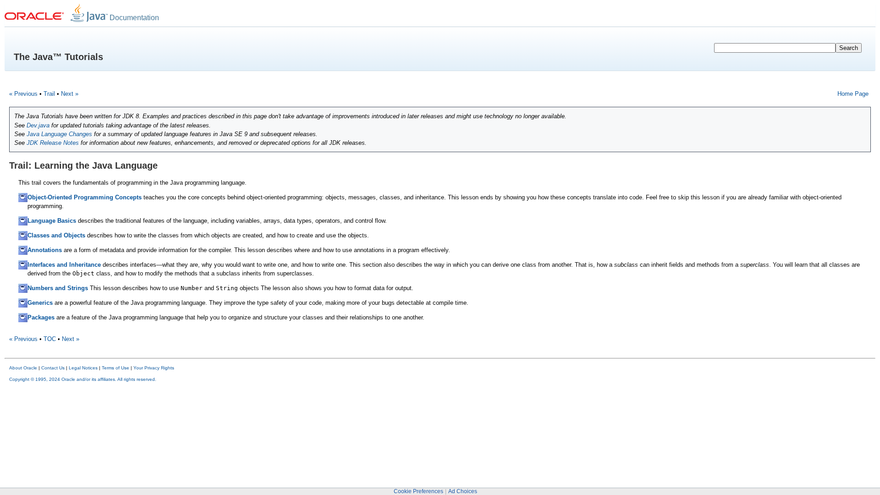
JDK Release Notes (53, 142)
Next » (69, 93)
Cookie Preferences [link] (418, 491)
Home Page (853, 93)
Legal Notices (83, 367)
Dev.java (38, 125)
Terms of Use (115, 367)
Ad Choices (462, 491)
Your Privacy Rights (153, 367)
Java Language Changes (59, 134)
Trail (49, 93)
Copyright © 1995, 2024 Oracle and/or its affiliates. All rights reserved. (82, 379)
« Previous (23, 93)
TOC (50, 339)
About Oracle (23, 367)
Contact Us (53, 367)
